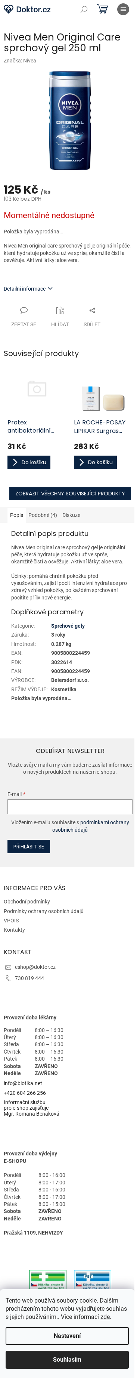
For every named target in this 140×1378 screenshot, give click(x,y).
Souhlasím (67, 1359)
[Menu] (123, 9)
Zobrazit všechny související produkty (70, 493)
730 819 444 (29, 978)
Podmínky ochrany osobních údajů (44, 911)
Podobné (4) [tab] (42, 515)
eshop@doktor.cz (35, 967)
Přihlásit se (28, 846)
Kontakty (14, 930)
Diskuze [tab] (71, 515)
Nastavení (67, 1335)
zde (105, 1316)
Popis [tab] (16, 515)
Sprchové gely (68, 626)
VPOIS (11, 920)
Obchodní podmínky (27, 902)
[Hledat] (84, 9)
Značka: (20, 61)
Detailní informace (25, 289)
